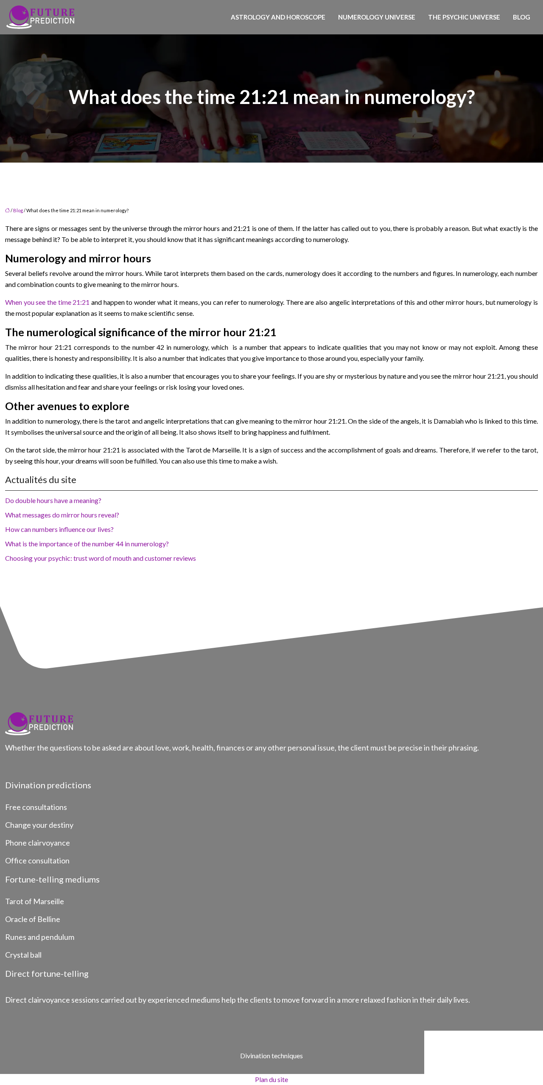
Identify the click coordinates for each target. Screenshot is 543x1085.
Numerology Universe (376, 17)
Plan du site (271, 1079)
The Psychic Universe (464, 17)
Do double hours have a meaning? (53, 500)
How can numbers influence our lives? (59, 529)
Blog (521, 17)
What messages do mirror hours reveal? (62, 515)
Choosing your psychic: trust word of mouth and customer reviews (100, 558)
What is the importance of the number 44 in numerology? (87, 544)
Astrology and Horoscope (278, 17)
